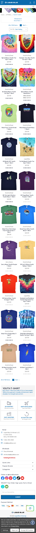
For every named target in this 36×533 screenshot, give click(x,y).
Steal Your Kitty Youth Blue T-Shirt (27, 229)
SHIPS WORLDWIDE (26, 406)
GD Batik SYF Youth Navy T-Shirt (9, 162)
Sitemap (23, 516)
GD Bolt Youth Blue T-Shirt (27, 368)
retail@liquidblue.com (10, 443)
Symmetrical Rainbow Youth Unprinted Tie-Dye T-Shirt (27, 300)
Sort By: (12, 29)
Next (24, 25)
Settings (5, 530)
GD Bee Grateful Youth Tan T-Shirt (9, 368)
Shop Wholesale (8, 451)
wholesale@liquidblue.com (11, 454)
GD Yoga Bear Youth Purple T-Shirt (27, 196)
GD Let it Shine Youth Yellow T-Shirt (27, 265)
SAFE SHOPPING (9, 417)
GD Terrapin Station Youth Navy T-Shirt (9, 196)
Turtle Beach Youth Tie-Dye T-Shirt (27, 162)
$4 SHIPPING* (9, 406)
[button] (18, 20)
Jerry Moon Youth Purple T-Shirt (9, 265)
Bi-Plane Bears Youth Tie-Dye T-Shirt (9, 92)
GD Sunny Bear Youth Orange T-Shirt (9, 299)
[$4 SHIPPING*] (9, 403)
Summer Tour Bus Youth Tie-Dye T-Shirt (27, 58)
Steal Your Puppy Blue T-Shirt (9, 334)
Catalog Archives (9, 458)
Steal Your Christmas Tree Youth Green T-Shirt (9, 230)
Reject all (15, 530)
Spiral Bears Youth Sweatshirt (27, 92)
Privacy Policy (15, 526)
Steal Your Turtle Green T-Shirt (9, 128)
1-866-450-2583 (9, 440)
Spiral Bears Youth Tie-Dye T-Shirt (9, 58)
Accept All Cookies (27, 530)
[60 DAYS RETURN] (26, 414)
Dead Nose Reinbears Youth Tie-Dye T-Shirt (27, 334)
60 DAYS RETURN (26, 417)
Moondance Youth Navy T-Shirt (27, 128)
